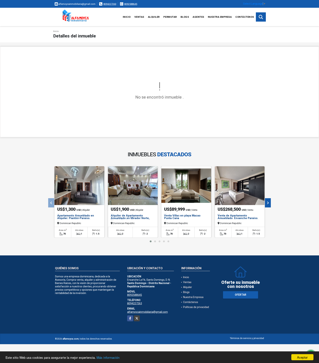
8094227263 (109, 4)
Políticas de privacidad (196, 307)
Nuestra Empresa (220, 17)
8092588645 (130, 4)
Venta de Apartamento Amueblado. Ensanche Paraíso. (238, 217)
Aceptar (302, 357)
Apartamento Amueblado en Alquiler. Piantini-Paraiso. (75, 217)
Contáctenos (244, 17)
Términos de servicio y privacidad (247, 338)
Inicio (127, 17)
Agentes (198, 17)
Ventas (139, 17)
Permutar (170, 17)
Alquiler (154, 17)
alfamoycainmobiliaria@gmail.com (147, 311)
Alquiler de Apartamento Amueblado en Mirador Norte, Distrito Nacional (130, 218)
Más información (108, 357)
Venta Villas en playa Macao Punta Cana (182, 217)
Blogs (185, 17)
